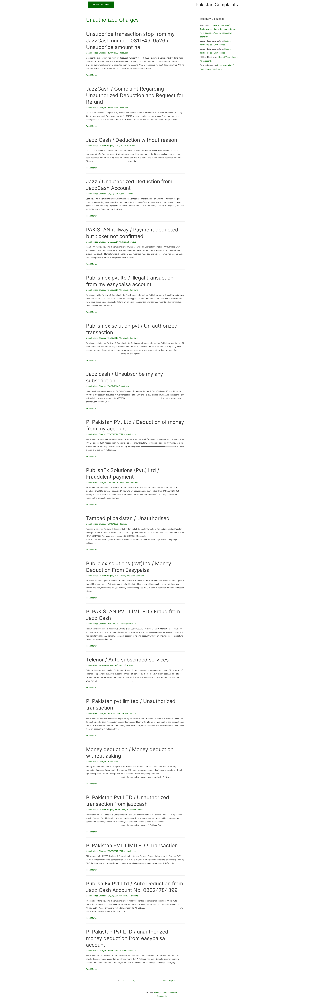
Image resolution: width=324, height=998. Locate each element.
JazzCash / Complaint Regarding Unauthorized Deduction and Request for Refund (135, 95)
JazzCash (124, 53)
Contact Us (162, 996)
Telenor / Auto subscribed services (127, 660)
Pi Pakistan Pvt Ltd (128, 434)
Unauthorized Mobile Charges (99, 145)
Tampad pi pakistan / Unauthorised (127, 518)
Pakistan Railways (128, 242)
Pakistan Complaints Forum (166, 992)
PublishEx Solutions (129, 290)
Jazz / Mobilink (126, 193)
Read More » (91, 75)
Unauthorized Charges (96, 53)
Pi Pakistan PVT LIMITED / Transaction (132, 845)
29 (134, 981)
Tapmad (123, 524)
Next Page (169, 981)
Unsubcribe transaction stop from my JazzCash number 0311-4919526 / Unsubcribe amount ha (130, 40)
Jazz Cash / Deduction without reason (131, 140)
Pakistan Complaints (217, 4)
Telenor (129, 665)
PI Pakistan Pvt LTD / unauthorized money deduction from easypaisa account (127, 938)
